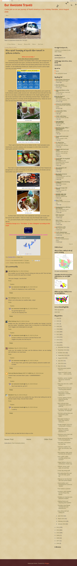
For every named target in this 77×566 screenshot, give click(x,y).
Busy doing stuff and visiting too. (63, 511)
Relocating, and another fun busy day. (64, 443)
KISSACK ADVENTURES (63, 104)
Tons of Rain (59, 216)
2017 (58, 334)
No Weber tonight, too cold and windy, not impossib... (65, 409)
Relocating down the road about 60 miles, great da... (65, 475)
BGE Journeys (60, 215)
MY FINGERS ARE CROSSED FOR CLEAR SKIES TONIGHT (62, 162)
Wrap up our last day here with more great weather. (65, 479)
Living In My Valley (61, 111)
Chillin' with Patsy (61, 116)
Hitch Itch (57, 312)
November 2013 (62, 350)
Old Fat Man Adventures (63, 79)
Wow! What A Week (61, 184)
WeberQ (27, 262)
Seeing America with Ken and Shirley (63, 208)
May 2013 (61, 366)
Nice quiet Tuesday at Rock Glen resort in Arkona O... (63, 420)
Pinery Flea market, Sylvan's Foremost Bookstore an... (63, 430)
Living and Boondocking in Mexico (63, 182)
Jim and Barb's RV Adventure (61, 168)
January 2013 (62, 524)
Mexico (34, 44)
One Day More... (60, 85)
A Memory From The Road (63, 233)
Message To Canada (61, 86)
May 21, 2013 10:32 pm (23, 298)
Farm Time (59, 170)
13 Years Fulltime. (11, 44)
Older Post (48, 439)
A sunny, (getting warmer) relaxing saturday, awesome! (64, 399)
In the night (59, 112)
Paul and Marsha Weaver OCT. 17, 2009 (19, 373)
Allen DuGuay (12, 321)
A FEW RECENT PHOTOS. (63, 92)
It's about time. (60, 142)
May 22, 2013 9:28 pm (31, 384)
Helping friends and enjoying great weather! (64, 502)
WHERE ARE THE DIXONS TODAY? (61, 194)
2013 (58, 345)
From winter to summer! (64, 488)
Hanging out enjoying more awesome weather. (65, 497)
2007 (58, 540)
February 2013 (62, 521)
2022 (58, 321)
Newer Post (8, 439)
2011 (57, 530)
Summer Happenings (61, 196)
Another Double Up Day (62, 117)
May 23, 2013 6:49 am (31, 407)
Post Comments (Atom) (18, 443)
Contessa (11, 348)
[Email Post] (32, 260)
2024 (58, 318)
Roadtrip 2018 (60, 237)
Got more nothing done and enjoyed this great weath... (65, 415)
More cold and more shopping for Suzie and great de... (64, 405)
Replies (12, 284)
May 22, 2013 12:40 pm (20, 348)
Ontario (12, 262)
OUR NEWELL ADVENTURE (60, 122)
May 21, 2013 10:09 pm (22, 271)
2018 (58, 331)
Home (7, 15)
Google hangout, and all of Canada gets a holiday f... (65, 425)
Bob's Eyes (59, 220)
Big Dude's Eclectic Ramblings (61, 174)
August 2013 (61, 358)
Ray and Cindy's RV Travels (61, 188)
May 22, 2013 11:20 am (31, 335)
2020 (58, 326)
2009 (58, 535)
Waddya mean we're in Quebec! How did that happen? (62, 153)
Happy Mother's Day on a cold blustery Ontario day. (65, 463)
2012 (58, 527)
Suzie (57, 71)
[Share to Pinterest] (39, 260)
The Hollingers (12, 298)
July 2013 (61, 360)
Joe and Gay (12, 271)
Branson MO (27, 44)
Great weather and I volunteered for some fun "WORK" (65, 484)
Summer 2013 (11, 257)
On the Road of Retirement (60, 97)
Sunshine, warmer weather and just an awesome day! (65, 379)
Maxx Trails (59, 200)
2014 (58, 342)
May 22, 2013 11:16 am (23, 321)
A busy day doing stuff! (64, 470)
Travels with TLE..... (61, 123)
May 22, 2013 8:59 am (31, 287)
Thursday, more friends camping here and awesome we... (64, 507)
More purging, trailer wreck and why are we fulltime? (65, 453)
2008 (58, 538)
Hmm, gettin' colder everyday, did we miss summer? (64, 458)
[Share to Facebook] (38, 260)
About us (20, 44)
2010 (58, 532)
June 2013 (61, 363)
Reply (9, 280)
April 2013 (61, 516)
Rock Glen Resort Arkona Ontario (28, 59)
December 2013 (62, 347)
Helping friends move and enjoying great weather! (65, 388)
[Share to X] (37, 260)
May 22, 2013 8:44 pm (37, 373)
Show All (71, 244)
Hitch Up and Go (59, 309)
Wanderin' (11, 395)
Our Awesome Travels (18, 5)
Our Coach (40, 44)
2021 (58, 323)
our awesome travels (18, 287)
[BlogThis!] (36, 260)
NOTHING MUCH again (62, 81)
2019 (58, 329)
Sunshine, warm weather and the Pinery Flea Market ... (64, 493)
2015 (58, 339)
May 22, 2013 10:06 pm (20, 395)
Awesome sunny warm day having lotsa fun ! (65, 435)
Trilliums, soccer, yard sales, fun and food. (63, 467)
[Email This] (35, 260)
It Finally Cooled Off (61, 190)
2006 (58, 543)
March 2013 (61, 518)
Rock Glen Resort (19, 262)
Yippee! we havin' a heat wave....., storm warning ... (64, 374)
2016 (58, 337)
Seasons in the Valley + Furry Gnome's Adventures (62, 128)
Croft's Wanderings (61, 232)
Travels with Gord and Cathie (62, 150)
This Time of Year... (61, 228)
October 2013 (62, 352)
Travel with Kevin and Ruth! (62, 137)
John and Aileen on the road (62, 91)
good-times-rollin (61, 227)
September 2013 (62, 355)
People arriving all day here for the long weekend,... (65, 439)
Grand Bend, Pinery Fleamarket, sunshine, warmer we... (64, 393)
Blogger (47, 563)
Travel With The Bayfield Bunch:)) (63, 159)
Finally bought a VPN (61, 138)
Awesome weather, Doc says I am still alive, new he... (65, 448)
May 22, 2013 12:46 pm (31, 360)
